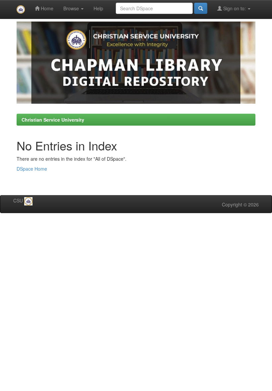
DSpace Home (32, 168)
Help (98, 8)
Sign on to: (234, 8)
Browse (71, 8)
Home (46, 8)
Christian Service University (53, 119)
